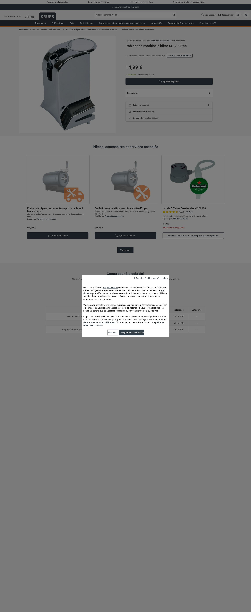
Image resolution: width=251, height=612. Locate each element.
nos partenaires (110, 287)
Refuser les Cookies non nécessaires (150, 278)
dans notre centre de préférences (99, 322)
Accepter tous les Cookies (132, 332)
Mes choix (113, 332)
